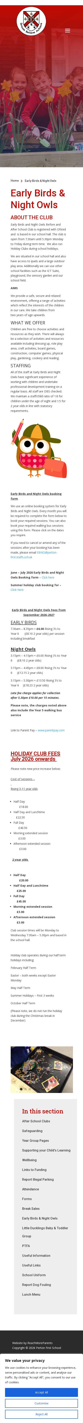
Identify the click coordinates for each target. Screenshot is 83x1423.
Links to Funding (34, 1170)
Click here (48, 577)
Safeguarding (32, 1131)
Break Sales (31, 1209)
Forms (27, 1199)
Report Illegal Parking (38, 1179)
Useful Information (36, 1256)
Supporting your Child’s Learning (46, 1150)
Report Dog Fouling (36, 1285)
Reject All (41, 1414)
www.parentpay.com (51, 730)
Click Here (17, 590)
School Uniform (34, 1275)
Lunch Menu (31, 1294)
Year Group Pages (35, 1141)
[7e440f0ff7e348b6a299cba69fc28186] (42, 1092)
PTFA (26, 1246)
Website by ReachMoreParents (32, 1343)
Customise (42, 1403)
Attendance (30, 1189)
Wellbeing (29, 1160)
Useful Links (31, 1265)
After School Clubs (36, 1121)
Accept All (41, 1392)
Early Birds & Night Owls (40, 1218)
